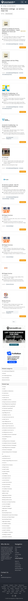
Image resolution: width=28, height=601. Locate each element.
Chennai (8, 586)
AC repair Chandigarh (6, 506)
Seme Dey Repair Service (6, 519)
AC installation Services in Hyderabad (9, 434)
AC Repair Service (5, 467)
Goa (8, 588)
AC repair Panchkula (6, 486)
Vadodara (16, 593)
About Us (17, 561)
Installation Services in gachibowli (8, 406)
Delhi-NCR (19, 586)
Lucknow (17, 590)
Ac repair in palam (5, 469)
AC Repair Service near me (7, 410)
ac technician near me (6, 458)
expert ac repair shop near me (8, 425)
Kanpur (5, 590)
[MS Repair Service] (6, 268)
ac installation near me (6, 414)
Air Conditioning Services (7, 74)
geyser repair (4, 510)
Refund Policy (18, 570)
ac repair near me (5, 397)
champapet (4, 438)
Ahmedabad (5, 585)
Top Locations (18, 547)
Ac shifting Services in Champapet (8, 441)
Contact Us (17, 563)
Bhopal (16, 585)
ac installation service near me (8, 430)
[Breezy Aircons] (6, 295)
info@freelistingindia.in (6, 577)
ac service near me (5, 395)
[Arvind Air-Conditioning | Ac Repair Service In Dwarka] (6, 120)
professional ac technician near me (8, 427)
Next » (14, 321)
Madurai (3, 591)
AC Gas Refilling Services (6, 436)
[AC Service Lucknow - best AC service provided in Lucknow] (6, 179)
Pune (24, 591)
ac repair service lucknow (7, 482)
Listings (4, 5)
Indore (22, 588)
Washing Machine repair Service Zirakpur (10, 514)
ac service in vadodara (6, 528)
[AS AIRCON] (6, 152)
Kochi (9, 590)
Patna (21, 591)
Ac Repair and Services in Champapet (9, 445)
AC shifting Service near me (7, 432)
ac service (4, 386)
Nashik (17, 591)
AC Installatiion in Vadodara (7, 532)
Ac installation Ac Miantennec (7, 391)
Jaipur (25, 588)
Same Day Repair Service (6, 512)
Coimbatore (14, 586)
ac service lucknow (5, 480)
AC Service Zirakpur (5, 525)
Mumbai (8, 591)
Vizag (20, 593)
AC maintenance (5, 393)
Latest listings (18, 554)
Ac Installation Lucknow (6, 399)
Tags (16, 550)
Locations (17, 552)
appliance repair (5, 493)
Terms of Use (18, 564)
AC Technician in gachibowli (7, 408)
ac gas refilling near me (6, 421)
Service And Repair (5, 198)
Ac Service (21, 44)
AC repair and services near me (8, 417)
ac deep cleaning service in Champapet (9, 451)
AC (2, 454)
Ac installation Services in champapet (9, 443)
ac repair (3, 388)
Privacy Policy (18, 566)
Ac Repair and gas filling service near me (9, 460)
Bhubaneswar (21, 585)
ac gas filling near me (6, 412)
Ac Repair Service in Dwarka (7, 464)
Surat (11, 593)
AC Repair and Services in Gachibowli (9, 401)
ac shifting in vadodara (6, 534)
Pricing (16, 556)
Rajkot (8, 593)
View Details (22, 47)
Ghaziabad (4, 588)
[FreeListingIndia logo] (8, 2)
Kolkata (12, 590)
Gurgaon (12, 588)
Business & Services (10, 284)
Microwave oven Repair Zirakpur (8, 517)
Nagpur (12, 591)
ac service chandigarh (6, 504)
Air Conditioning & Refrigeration (12, 44)
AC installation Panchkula (7, 488)
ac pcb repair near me (6, 477)
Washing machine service (7, 499)
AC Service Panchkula (6, 484)
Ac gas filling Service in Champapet (8, 447)
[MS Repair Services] (6, 210)
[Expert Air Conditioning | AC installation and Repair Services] (6, 88)
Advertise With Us (19, 568)
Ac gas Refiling (4, 473)
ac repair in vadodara (6, 530)
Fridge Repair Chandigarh (7, 508)
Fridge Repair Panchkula (6, 495)
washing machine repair (6, 497)
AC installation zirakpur (6, 523)
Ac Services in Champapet (7, 449)
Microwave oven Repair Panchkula (8, 501)
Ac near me (4, 462)
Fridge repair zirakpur (6, 521)
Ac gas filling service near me (7, 423)
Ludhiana (22, 590)
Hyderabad (17, 588)
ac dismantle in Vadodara (7, 536)
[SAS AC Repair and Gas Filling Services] (6, 55)
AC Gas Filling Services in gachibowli (9, 404)
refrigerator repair (5, 491)
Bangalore (11, 585)
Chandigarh (3, 586)
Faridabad (25, 586)
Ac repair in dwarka (5, 471)
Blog (16, 549)
